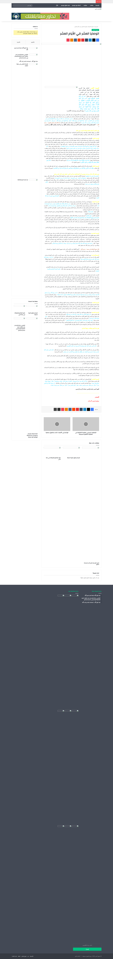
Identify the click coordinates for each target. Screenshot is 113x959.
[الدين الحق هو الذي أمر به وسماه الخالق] (90, 504)
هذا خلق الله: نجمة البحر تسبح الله (21, 49)
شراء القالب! (14, 956)
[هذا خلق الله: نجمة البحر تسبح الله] (33, 50)
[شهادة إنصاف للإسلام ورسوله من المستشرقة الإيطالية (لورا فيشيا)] (32, 375)
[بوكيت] (68, 40)
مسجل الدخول (89, 577)
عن (28, 956)
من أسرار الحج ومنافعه (23, 180)
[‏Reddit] (79, 40)
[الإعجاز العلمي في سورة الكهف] (33, 120)
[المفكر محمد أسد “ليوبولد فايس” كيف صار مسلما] (61, 827)
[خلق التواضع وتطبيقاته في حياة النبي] (52, 451)
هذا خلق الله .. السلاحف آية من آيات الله (28, 61)
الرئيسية (98, 5)
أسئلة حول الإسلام (76, 5)
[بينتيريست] (82, 40)
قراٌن (57, 5)
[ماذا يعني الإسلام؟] (68, 827)
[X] (93, 40)
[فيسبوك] (97, 40)
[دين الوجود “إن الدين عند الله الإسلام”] (75, 882)
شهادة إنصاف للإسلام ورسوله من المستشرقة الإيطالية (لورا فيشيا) (32, 435)
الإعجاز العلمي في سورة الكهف (22, 65)
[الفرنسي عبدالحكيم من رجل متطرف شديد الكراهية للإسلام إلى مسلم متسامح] (33, 56)
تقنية (19, 956)
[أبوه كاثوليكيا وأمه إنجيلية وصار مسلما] (61, 712)
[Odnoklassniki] (71, 40)
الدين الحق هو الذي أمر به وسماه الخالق (91, 563)
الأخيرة (18, 42)
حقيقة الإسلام (91, 26)
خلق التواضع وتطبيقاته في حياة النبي (53, 458)
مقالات (91, 5)
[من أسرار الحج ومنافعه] (33, 236)
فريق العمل (23, 956)
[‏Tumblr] (86, 40)
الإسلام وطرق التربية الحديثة (73, 458)
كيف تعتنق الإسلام (65, 5)
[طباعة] (55, 409)
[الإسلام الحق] (98, 9)
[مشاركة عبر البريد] (58, 409)
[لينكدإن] (90, 40)
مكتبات (85, 5)
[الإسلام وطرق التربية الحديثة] (71, 451)
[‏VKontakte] (75, 40)
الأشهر (33, 42)
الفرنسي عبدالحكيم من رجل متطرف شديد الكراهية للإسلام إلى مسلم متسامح (21, 56)
